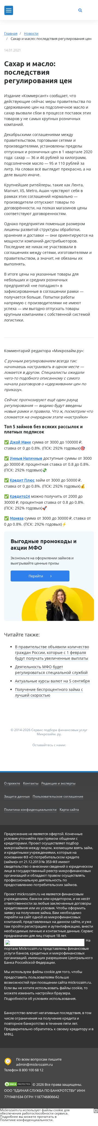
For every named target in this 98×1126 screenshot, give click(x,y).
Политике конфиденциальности (26, 1120)
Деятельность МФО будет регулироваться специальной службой (51, 669)
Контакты (30, 783)
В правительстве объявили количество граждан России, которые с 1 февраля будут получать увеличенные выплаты (52, 652)
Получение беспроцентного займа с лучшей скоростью (49, 692)
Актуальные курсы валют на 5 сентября (52, 681)
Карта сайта (69, 809)
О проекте (12, 783)
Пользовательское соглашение (58, 796)
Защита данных (17, 796)
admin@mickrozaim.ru (34, 1064)
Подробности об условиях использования (39, 998)
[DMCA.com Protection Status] (17, 1084)
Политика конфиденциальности (30, 809)
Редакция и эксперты (58, 783)
